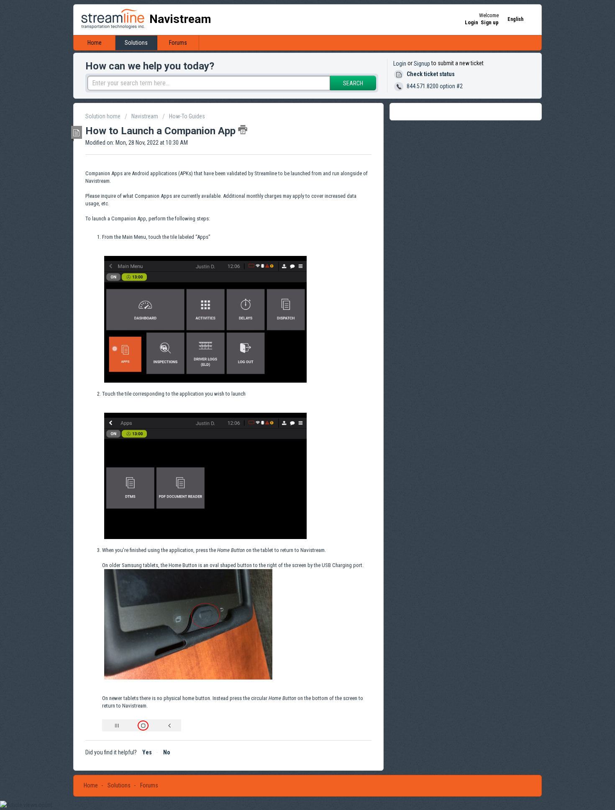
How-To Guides (187, 116)
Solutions (136, 42)
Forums (178, 42)
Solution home (103, 116)
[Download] (292, 302)
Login (399, 63)
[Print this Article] (242, 129)
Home (94, 42)
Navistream (144, 116)
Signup (422, 63)
